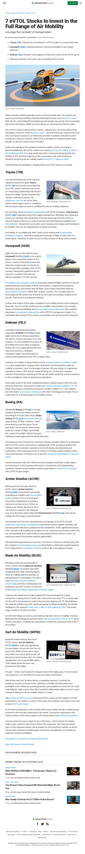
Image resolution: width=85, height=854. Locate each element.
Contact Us (33, 831)
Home (7, 13)
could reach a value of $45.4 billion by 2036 (47, 607)
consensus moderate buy (28, 312)
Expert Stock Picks (17, 13)
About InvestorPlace (13, 831)
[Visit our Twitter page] (42, 824)
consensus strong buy (31, 392)
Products (24, 831)
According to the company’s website (21, 283)
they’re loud (39, 133)
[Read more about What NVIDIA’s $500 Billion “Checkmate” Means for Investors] (73, 771)
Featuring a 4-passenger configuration (22, 524)
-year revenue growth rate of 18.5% (58, 619)
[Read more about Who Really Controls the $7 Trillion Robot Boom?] (73, 800)
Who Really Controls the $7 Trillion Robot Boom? (29, 799)
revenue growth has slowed (21, 698)
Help (39, 831)
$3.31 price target (20, 704)
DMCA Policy (42, 838)
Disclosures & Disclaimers (58, 831)
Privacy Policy (73, 831)
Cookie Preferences (59, 834)
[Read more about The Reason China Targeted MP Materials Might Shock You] (73, 785)
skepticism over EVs (14, 200)
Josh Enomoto (12, 37)
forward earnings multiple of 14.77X (61, 386)
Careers (45, 831)
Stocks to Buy (30, 13)
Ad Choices (11, 834)
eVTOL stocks (70, 118)
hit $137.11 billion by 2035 (57, 159)
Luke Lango (17, 792)
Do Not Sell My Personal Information (28, 834)
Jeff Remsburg (18, 803)
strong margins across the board (50, 309)
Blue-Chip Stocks (12, 744)
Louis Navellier (18, 778)
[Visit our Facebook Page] (37, 824)
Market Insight (10, 768)
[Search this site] (80, 3)
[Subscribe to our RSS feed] (47, 824)
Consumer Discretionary (27, 739)
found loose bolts (31, 418)
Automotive (10, 739)
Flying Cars (43, 739)
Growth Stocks (27, 744)
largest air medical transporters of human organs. (32, 590)
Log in (74, 3)
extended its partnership (34, 212)
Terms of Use (71, 834)
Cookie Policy (46, 834)
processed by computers (16, 292)
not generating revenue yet (29, 545)
